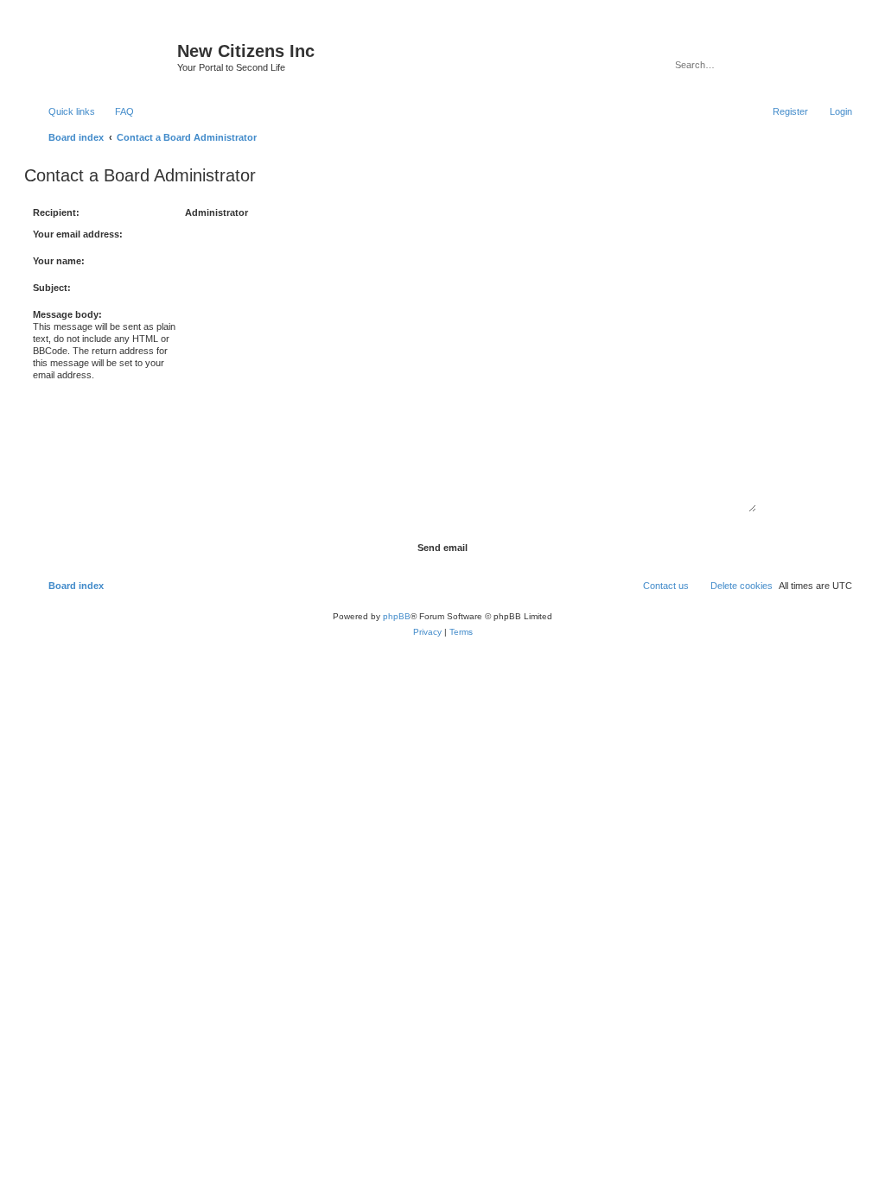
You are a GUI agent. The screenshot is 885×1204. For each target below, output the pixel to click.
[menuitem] (116, 111)
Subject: (52, 287)
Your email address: (78, 234)
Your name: (59, 261)
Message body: (67, 314)
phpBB (397, 616)
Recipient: (56, 212)
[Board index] (103, 56)
